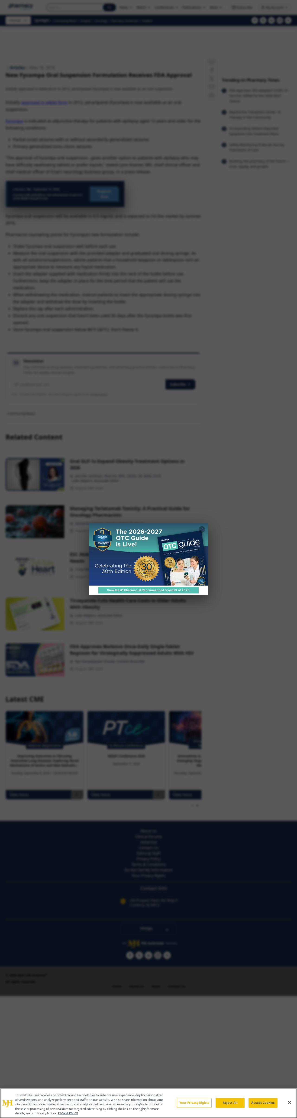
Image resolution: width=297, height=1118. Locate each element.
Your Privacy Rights (194, 1103)
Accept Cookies (262, 1103)
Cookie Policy (68, 1113)
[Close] (289, 1103)
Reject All (230, 1103)
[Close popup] (202, 529)
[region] (148, 1103)
